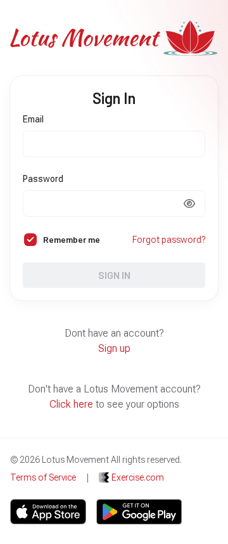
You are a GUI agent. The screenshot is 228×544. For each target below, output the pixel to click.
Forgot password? (168, 240)
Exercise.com (137, 477)
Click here (71, 404)
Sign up (114, 348)
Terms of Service (43, 477)
